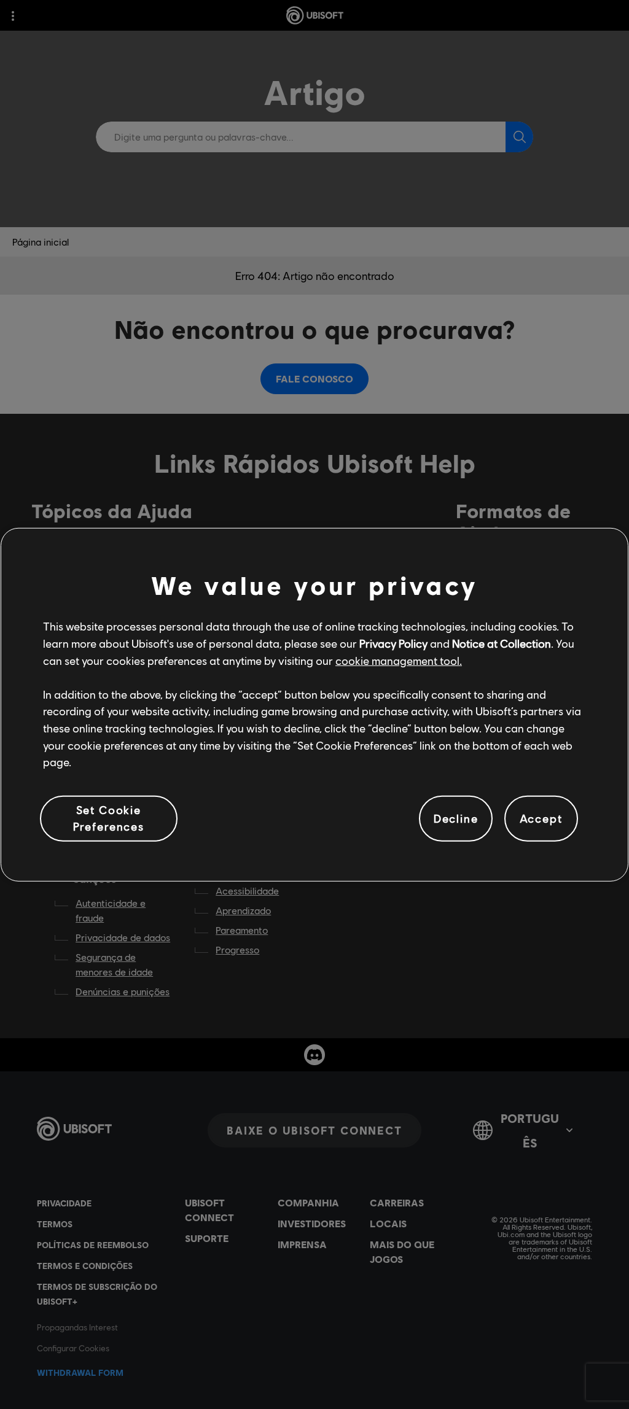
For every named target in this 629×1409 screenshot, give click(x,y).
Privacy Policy (393, 643)
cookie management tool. (398, 660)
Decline (456, 818)
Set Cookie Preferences (108, 818)
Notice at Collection (501, 643)
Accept (541, 818)
